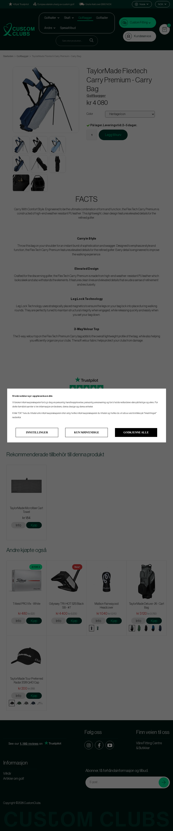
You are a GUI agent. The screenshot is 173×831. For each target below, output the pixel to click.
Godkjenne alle (136, 432)
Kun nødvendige (86, 432)
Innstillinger (37, 432)
